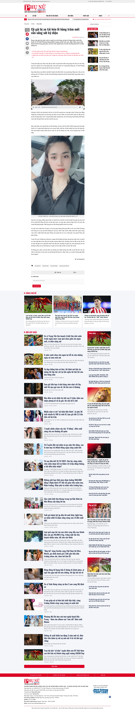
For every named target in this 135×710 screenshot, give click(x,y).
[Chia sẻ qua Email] (27, 43)
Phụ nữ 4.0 (92, 505)
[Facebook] (110, 697)
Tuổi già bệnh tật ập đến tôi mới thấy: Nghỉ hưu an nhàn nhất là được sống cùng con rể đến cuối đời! (63, 518)
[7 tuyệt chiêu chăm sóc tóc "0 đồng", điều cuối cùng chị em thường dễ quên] (33, 433)
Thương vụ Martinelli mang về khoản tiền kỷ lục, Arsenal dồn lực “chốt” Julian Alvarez (96, 316)
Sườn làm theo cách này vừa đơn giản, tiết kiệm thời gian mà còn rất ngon (99, 593)
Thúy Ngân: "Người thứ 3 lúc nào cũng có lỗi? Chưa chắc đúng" (99, 438)
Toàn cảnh (52, 662)
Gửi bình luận (36, 286)
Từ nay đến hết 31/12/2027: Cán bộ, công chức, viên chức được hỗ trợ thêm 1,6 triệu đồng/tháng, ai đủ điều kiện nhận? (64, 464)
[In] (27, 48)
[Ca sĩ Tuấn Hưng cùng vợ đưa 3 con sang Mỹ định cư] (33, 588)
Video (51, 611)
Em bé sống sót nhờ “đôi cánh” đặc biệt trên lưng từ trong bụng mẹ (50, 51)
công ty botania (94, 24)
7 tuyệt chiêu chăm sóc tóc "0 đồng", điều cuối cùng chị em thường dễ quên (63, 430)
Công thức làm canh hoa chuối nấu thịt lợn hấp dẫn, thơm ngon (99, 606)
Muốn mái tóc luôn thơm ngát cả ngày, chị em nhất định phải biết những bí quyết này (99, 533)
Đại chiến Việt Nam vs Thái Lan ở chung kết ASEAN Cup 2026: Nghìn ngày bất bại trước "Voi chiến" (99, 382)
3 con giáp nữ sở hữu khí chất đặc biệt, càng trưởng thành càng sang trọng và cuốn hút (62, 601)
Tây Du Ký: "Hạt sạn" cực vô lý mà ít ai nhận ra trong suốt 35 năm (99, 425)
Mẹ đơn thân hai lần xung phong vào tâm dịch (99, 475)
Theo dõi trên (75, 37)
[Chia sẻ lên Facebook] (27, 38)
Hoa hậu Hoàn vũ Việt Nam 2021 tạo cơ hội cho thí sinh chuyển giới (99, 419)
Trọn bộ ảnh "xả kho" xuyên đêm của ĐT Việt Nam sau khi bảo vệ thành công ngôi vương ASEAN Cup (38, 317)
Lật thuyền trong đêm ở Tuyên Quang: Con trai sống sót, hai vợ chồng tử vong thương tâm (56, 53)
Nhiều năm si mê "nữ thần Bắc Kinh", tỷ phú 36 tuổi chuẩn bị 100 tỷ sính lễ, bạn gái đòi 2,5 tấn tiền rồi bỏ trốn (63, 414)
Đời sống (50, 364)
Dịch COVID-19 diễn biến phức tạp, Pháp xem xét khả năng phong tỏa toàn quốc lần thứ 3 (99, 431)
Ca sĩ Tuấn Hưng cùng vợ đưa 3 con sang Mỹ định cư (64, 585)
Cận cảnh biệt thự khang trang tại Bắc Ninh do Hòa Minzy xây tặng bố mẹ (63, 500)
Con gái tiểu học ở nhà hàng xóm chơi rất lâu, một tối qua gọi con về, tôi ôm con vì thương (64, 19)
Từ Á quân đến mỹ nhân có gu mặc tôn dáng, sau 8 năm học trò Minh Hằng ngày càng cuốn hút (64, 446)
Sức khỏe (51, 546)
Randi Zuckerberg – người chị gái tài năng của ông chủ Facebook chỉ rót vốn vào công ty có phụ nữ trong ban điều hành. (98, 462)
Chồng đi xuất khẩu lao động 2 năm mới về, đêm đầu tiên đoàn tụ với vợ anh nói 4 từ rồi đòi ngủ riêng (63, 638)
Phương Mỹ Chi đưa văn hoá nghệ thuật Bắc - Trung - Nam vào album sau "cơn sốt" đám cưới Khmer (63, 619)
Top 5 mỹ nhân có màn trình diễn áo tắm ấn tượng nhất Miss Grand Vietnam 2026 (98, 520)
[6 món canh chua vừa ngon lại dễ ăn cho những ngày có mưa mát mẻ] (33, 359)
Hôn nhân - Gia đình (53, 405)
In (75, 272)
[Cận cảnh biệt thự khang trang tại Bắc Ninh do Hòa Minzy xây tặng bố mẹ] (33, 503)
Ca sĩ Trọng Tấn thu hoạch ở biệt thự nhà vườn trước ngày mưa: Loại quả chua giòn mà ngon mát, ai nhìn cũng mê (63, 338)
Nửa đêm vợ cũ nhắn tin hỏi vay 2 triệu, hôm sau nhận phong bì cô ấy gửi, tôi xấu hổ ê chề (63, 399)
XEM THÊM (54, 666)
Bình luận (27, 30)
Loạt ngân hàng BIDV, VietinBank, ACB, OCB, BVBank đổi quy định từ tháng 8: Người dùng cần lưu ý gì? (98, 375)
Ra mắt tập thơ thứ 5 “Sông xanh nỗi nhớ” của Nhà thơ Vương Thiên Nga (99, 539)
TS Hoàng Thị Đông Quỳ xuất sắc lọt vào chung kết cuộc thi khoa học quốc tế (99, 488)
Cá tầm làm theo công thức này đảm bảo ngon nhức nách (99, 587)
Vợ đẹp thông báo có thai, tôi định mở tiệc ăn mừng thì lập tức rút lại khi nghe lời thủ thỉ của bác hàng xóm (63, 372)
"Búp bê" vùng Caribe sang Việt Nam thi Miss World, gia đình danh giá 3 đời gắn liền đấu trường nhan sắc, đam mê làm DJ (62, 553)
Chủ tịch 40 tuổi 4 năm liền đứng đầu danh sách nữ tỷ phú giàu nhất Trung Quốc (99, 494)
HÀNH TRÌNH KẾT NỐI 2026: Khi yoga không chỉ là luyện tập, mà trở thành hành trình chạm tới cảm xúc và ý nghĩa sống (100, 546)
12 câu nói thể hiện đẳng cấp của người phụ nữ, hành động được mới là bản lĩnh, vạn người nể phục (98, 405)
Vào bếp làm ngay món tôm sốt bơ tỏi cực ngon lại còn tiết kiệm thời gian (99, 600)
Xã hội (26, 311)
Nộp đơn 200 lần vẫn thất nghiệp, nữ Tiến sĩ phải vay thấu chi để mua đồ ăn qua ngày (100, 552)
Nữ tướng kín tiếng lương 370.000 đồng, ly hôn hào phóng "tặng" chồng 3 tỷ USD (99, 481)
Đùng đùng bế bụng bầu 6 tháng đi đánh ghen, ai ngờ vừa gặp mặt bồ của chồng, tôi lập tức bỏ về (64, 571)
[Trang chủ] (26, 15)
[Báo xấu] (27, 52)
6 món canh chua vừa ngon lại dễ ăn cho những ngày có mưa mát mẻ (63, 356)
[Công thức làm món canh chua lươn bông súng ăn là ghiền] (99, 565)
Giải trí (50, 350)
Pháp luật (51, 475)
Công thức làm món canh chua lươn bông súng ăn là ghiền (98, 575)
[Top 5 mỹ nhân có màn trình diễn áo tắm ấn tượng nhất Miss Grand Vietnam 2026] (99, 510)
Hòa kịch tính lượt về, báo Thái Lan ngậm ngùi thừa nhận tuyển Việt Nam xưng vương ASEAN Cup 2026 (67, 317)
